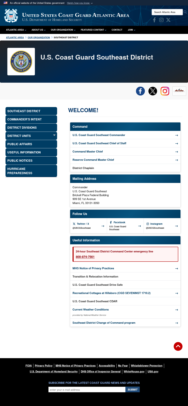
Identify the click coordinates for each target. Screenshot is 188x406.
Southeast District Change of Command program (125, 322)
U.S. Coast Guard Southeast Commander (125, 135)
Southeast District (23, 111)
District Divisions (22, 127)
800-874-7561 (85, 256)
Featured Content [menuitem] (92, 29)
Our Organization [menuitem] (62, 29)
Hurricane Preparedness (19, 171)
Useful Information (24, 152)
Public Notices (19, 160)
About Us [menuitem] (37, 29)
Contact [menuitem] (117, 29)
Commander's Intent (24, 119)
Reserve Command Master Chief (125, 159)
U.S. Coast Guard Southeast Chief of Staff (125, 143)
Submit (133, 389)
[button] (80, 3)
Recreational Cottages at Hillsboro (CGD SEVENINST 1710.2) (126, 293)
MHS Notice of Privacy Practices (125, 268)
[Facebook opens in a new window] (154, 20)
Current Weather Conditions (125, 309)
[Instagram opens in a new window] (161, 20)
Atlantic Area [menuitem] (15, 29)
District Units (19, 136)
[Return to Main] (178, 348)
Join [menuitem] (130, 29)
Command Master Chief (125, 151)
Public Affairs (19, 144)
